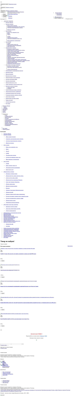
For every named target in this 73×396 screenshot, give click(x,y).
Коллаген (9, 56)
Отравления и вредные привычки (13, 63)
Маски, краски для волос (12, 25)
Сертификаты (7, 125)
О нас (6, 115)
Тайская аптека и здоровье (11, 47)
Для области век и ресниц (12, 37)
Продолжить (3, 7)
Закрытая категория (7, 236)
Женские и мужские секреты (12, 55)
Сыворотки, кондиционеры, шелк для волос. (16, 26)
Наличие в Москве (9, 22)
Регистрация (59, 13)
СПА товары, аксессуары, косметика (13, 64)
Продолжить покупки (4, 4)
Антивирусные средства (10, 101)
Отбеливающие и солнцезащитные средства (14, 70)
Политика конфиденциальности (11, 124)
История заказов (6, 381)
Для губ (8, 34)
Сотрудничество (8, 120)
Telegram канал (5, 365)
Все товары (8, 103)
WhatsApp (4, 363)
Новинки (5, 107)
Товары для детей (9, 100)
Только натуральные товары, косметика (13, 89)
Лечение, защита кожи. (11, 54)
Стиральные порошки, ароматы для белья (14, 95)
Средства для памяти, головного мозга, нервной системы (18, 60)
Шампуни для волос (11, 29)
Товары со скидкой (6, 372)
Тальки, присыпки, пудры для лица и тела (14, 84)
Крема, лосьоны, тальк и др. (12, 44)
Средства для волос (9, 24)
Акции (4, 106)
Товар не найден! (6, 129)
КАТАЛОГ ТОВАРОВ (8, 21)
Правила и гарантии (9, 123)
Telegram (10, 16)
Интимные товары (9, 72)
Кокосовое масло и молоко (11, 75)
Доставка (4, 109)
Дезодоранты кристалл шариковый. (14, 45)
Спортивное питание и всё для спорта (13, 93)
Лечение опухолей (10, 58)
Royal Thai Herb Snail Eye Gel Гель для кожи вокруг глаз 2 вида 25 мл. (14, 318)
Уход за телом (6, 161)
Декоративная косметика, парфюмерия (13, 91)
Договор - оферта (8, 122)
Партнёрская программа (9, 121)
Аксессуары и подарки (10, 96)
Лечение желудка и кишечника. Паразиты (15, 52)
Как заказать (5, 108)
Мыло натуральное (9, 74)
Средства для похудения (8, 218)
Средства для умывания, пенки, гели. (14, 38)
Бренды (4, 112)
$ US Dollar (5, 15)
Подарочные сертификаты (8, 373)
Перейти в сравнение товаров (12, 10)
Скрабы (8, 36)
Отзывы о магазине (9, 116)
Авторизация (59, 14)
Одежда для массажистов (12, 69)
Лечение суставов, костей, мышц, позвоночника (16, 59)
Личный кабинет (6, 380)
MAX (16, 14)
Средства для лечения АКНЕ (11, 79)
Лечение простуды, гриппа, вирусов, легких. (16, 50)
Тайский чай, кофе (11, 87)
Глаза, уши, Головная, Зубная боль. (14, 53)
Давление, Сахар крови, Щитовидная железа (16, 57)
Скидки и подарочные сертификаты (12, 119)
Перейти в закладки (10, 7)
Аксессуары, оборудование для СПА (14, 67)
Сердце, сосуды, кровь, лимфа (13, 51)
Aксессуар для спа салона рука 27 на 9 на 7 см (9, 270)
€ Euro (4, 14)
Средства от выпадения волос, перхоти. (15, 27)
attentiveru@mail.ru (6, 366)
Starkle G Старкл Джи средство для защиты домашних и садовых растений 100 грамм (18, 253)
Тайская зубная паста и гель (11, 82)
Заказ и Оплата (8, 117)
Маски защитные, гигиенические (13, 40)
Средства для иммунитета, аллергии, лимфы (16, 61)
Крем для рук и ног (11, 46)
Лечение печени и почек (12, 62)
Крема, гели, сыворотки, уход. (13, 32)
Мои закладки (5, 382)
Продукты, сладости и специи (11, 86)
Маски (8, 33)
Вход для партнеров (6, 371)
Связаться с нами (18, 391)
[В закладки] (1, 262)
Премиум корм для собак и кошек (12, 98)
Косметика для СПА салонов (13, 66)
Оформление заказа (12, 4)
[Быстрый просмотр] (2, 262)
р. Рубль (4, 16)
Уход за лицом (8, 31)
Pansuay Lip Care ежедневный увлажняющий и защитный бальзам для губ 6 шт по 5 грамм (19, 286)
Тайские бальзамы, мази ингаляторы (13, 77)
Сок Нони (9, 88)
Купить (2, 260)
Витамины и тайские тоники (13, 49)
